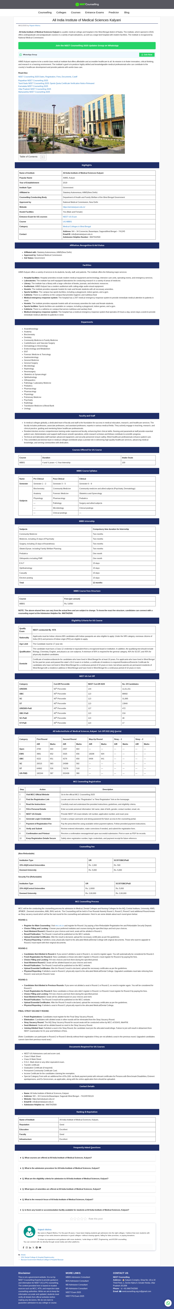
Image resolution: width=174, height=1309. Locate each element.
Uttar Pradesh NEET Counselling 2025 (34, 89)
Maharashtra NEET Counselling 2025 (34, 92)
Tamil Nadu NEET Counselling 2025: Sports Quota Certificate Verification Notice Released (56, 83)
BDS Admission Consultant (77, 1281)
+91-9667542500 (130, 1289)
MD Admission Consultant (76, 1285)
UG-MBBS (67, 222)
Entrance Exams (94, 12)
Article (23, 1255)
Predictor (114, 12)
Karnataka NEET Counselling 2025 (33, 86)
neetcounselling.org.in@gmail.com (136, 1291)
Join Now (148, 55)
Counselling (45, 12)
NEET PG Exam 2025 (75, 1296)
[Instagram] (27, 1247)
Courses (75, 12)
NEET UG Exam (70, 217)
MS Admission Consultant (76, 1289)
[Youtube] (40, 1247)
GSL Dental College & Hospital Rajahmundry (37, 1257)
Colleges (61, 12)
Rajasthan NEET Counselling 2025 (33, 81)
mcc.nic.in (59, 926)
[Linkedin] (30, 1247)
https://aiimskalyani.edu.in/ (74, 207)
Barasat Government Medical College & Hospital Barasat (42, 1260)
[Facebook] (23, 1247)
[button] (135, 12)
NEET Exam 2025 (73, 1292)
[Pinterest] (37, 1247)
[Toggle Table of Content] (41, 157)
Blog (126, 12)
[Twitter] (33, 1247)
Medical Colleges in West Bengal (77, 227)
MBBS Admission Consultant (78, 1277)
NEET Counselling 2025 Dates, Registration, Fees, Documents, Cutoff (47, 77)
